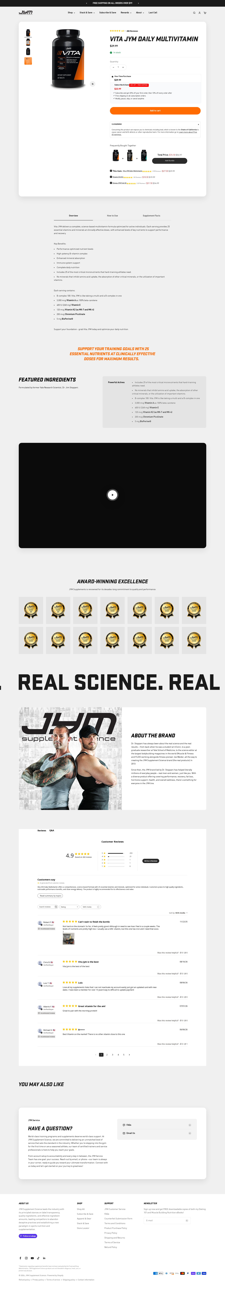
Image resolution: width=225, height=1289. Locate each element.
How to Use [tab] (112, 216)
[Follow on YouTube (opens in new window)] (32, 1258)
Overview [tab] (73, 216)
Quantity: (114, 62)
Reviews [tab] (42, 830)
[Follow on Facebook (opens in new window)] (20, 1258)
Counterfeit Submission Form (118, 1219)
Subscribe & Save (107, 13)
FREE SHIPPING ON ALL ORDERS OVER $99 (112, 3)
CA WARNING (155, 124)
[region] (68, 59)
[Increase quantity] (123, 67)
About (139, 13)
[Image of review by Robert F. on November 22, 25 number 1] (68, 939)
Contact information (86, 1280)
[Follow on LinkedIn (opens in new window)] (44, 1258)
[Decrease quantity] (113, 67)
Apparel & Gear (84, 1219)
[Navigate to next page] (129, 1055)
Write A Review (150, 861)
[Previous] (86, 3)
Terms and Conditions (114, 1223)
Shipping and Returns (114, 1238)
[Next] (138, 3)
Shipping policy (69, 1280)
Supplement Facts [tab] (151, 216)
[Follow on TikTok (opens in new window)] (38, 1258)
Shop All (81, 1209)
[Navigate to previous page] (95, 1055)
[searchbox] (46, 907)
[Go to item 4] (28, 61)
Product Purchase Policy (115, 1228)
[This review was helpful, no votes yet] (181, 952)
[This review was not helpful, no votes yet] (185, 952)
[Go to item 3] (28, 52)
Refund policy (24, 1280)
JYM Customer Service (114, 1209)
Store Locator (83, 1228)
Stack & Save (86, 13)
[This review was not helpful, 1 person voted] (185, 1044)
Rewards (125, 13)
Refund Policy (110, 1247)
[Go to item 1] (28, 33)
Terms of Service (112, 1242)
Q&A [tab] (51, 830)
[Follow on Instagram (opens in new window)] (26, 1258)
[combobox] (69, 907)
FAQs (106, 1214)
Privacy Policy (110, 1233)
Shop (70, 13)
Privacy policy (38, 1280)
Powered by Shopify (55, 1276)
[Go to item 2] (28, 43)
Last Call (153, 13)
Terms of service (53, 1280)
